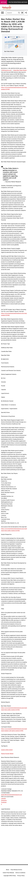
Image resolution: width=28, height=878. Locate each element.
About (7, 869)
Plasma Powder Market (7, 753)
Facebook (3, 802)
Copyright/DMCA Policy (9, 875)
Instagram (4, 800)
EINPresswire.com (6, 70)
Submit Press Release (8, 872)
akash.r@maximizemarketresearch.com (11, 794)
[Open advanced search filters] (22, 12)
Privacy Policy (21, 875)
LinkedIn (3, 798)
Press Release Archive (16, 869)
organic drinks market (7, 749)
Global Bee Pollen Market (20, 70)
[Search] (19, 12)
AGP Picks (3, 2)
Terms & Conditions (20, 872)
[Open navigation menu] (2, 12)
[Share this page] (26, 12)
